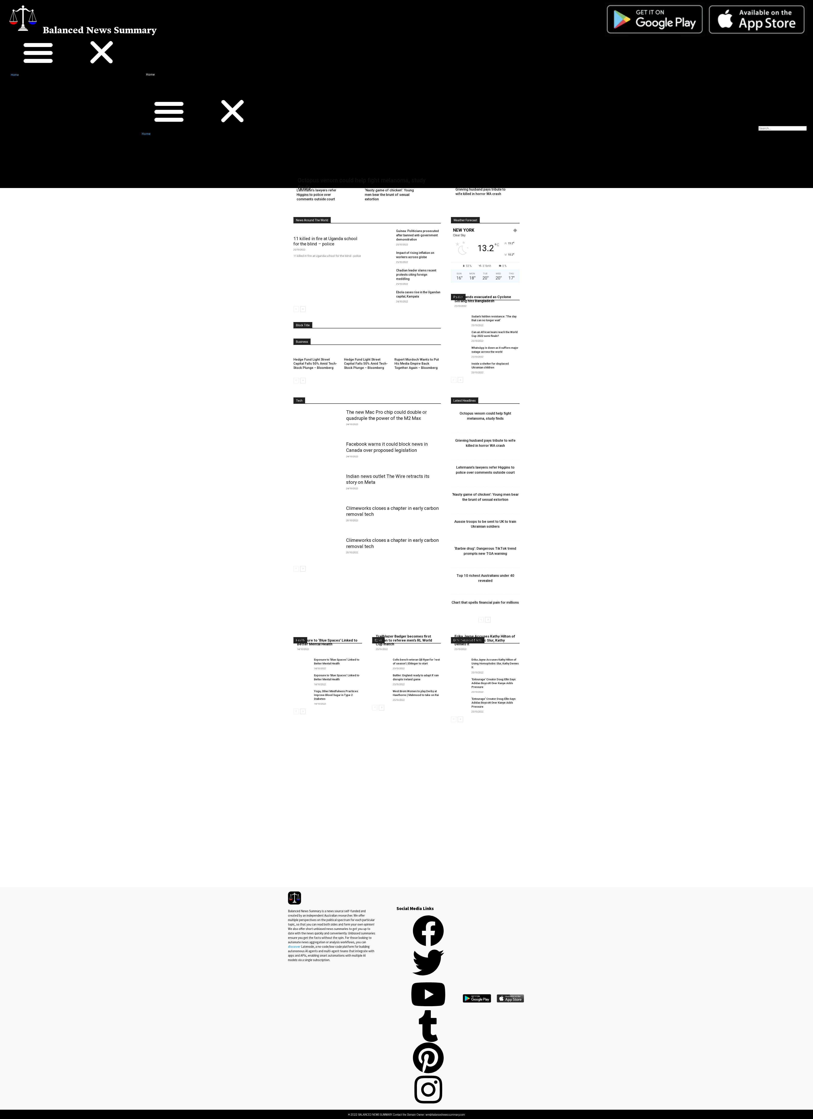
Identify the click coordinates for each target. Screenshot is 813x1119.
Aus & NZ (344, 211)
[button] (69, 52)
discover (294, 947)
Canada (361, 211)
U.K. (411, 214)
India (392, 211)
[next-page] (303, 309)
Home (15, 74)
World (437, 214)
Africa (314, 211)
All (302, 211)
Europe (377, 211)
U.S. (423, 214)
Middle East (433, 211)
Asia (328, 211)
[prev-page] (296, 309)
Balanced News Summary (100, 30)
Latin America (410, 211)
